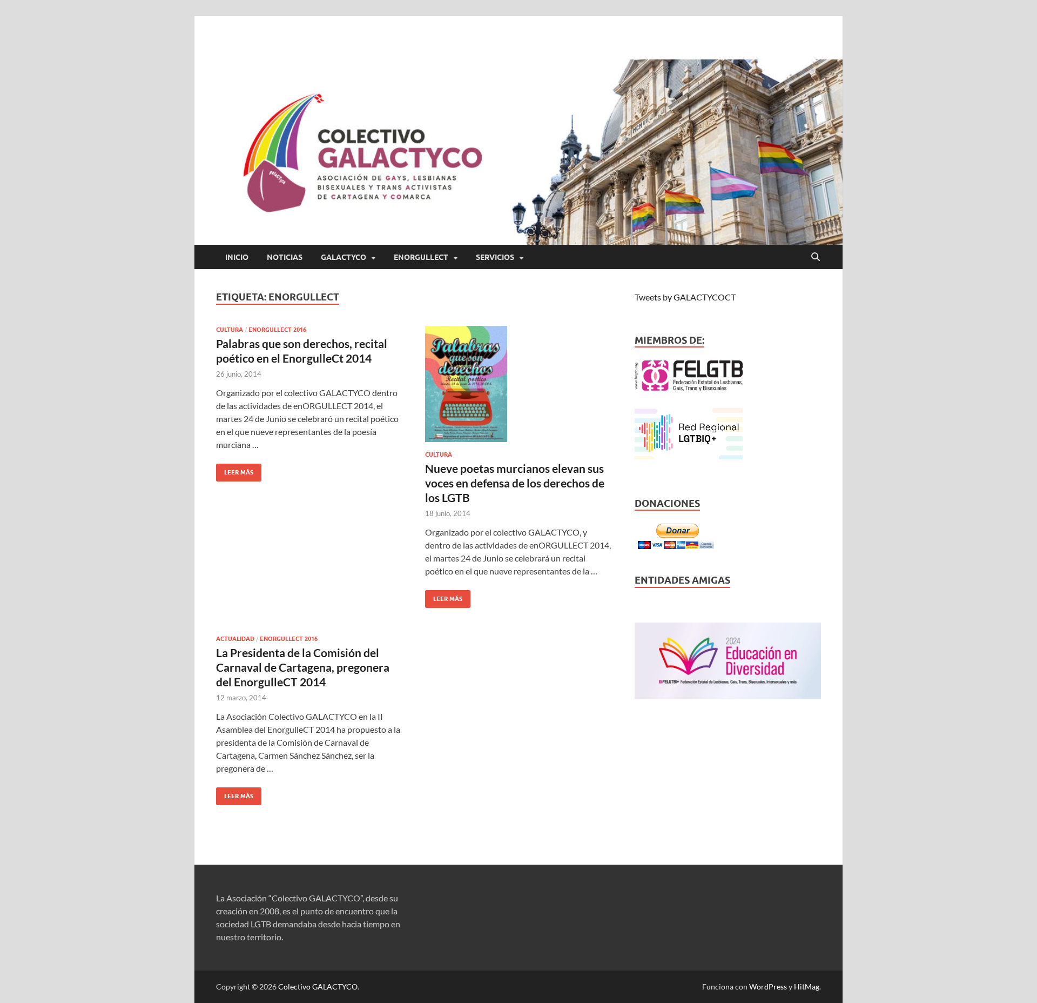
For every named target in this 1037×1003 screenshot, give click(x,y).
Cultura (229, 329)
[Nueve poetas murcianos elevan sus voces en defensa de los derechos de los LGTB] (519, 384)
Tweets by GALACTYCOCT (685, 297)
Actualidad (235, 639)
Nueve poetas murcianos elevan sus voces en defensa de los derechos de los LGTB (514, 483)
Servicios (495, 257)
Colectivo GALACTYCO (318, 986)
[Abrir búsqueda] (815, 257)
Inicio (236, 257)
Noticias (284, 257)
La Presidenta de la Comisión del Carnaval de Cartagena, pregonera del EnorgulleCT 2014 (302, 667)
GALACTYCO (343, 257)
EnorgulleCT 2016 (277, 329)
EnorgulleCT (421, 257)
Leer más (234, 470)
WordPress (768, 986)
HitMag (806, 986)
